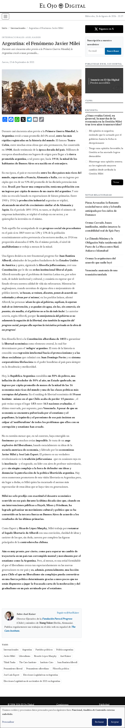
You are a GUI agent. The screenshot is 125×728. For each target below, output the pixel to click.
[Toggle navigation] (5, 16)
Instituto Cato (46, 663)
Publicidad (104, 705)
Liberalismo (24, 656)
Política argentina (64, 650)
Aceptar (115, 722)
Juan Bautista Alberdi (67, 663)
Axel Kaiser (65, 656)
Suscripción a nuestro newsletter (99, 42)
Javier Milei (9, 656)
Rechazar (99, 722)
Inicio (4, 28)
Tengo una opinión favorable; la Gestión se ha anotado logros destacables (106, 152)
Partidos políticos (44, 650)
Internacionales (18, 28)
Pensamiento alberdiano (37, 669)
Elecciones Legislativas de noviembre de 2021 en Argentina (32, 681)
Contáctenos (62, 705)
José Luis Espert (11, 675)
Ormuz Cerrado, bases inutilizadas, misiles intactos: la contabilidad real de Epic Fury (102, 227)
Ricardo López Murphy (45, 656)
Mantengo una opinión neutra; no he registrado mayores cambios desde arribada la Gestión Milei (105, 168)
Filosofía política (61, 669)
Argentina (27, 650)
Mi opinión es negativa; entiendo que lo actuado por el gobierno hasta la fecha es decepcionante (105, 137)
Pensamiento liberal (13, 669)
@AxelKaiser (72, 613)
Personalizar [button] (8, 722)
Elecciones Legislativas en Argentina (40, 675)
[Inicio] (62, 6)
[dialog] (62, 717)
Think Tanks (9, 663)
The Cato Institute (27, 663)
